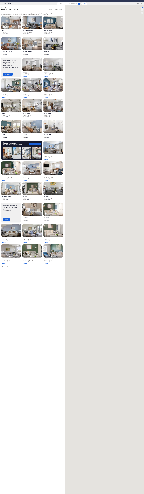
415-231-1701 (7, 0)
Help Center (140, 0)
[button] (73, 3)
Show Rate (4, 35)
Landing (2, 7)
